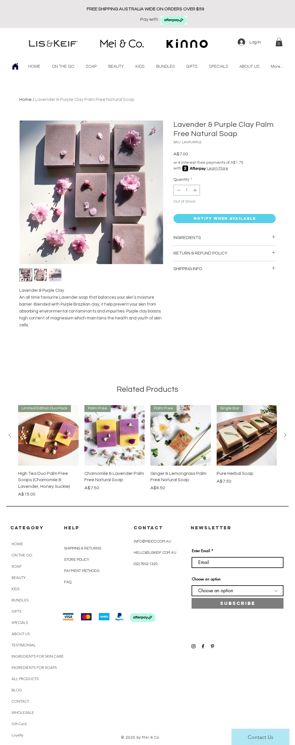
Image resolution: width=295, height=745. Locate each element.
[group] (147, 451)
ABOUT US (21, 634)
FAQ (67, 582)
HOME (17, 544)
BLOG (17, 690)
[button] (279, 42)
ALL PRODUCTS (25, 679)
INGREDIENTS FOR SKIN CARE (38, 656)
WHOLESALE (23, 712)
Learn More (217, 168)
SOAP (16, 566)
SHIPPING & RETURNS (82, 548)
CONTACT (20, 701)
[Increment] (195, 190)
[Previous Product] (9, 435)
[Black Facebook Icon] (203, 646)
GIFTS (16, 611)
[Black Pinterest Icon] (212, 646)
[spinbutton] (186, 190)
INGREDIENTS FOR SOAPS (34, 667)
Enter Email (201, 551)
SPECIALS (20, 622)
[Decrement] (177, 190)
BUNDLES (20, 600)
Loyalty (17, 735)
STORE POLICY (77, 560)
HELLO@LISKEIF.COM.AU (155, 553)
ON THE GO (22, 555)
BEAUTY (18, 577)
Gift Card (19, 724)
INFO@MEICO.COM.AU (152, 541)
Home (25, 99)
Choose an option (206, 579)
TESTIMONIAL (24, 645)
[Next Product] (285, 435)
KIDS (16, 589)
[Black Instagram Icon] (193, 646)
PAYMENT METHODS (81, 571)
